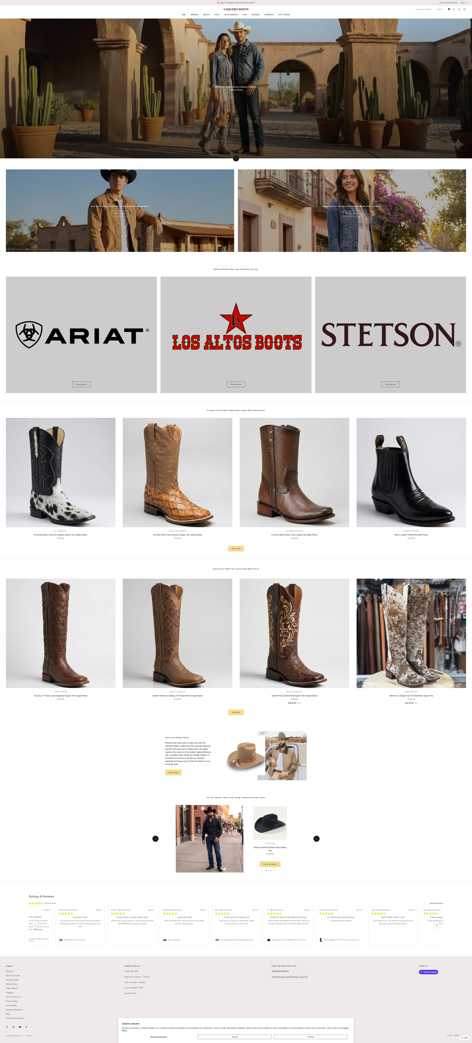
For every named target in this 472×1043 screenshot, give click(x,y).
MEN (184, 15)
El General (61, 531)
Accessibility (11, 1005)
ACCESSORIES (231, 15)
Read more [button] (38, 929)
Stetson (270, 843)
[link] (80, 940)
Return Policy (11, 984)
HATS (217, 15)
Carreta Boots (411, 531)
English (439, 9)
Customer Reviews (14, 1010)
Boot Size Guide (13, 976)
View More (81, 384)
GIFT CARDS (284, 15)
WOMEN (194, 15)
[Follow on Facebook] (7, 1027)
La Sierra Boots (294, 531)
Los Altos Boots (178, 531)
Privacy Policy (12, 1001)
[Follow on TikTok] (26, 1027)
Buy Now (173, 772)
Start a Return (12, 988)
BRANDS (255, 15)
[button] (35, 925)
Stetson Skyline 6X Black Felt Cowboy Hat (270, 849)
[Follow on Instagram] (13, 1027)
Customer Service (132, 966)
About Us (10, 971)
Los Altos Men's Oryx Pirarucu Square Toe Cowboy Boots (177, 535)
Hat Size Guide (12, 980)
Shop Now (120, 213)
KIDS (245, 15)
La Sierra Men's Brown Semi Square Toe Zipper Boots (294, 535)
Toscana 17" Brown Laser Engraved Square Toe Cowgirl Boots (60, 696)
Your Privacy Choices (15, 1018)
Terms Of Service (13, 997)
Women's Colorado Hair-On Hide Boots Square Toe (411, 696)
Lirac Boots (60, 692)
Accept (235, 1037)
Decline (311, 1037)
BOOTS (206, 15)
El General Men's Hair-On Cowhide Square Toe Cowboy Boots (60, 535)
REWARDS (269, 15)
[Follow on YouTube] (20, 1027)
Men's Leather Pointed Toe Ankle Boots (411, 535)
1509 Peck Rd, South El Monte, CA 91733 (289, 977)
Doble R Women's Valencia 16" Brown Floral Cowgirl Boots (177, 696)
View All (236, 549)
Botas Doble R (177, 692)
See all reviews (436, 903)
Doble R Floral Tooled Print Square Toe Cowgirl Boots (294, 696)
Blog (8, 1014)
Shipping (9, 993)
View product (270, 864)
